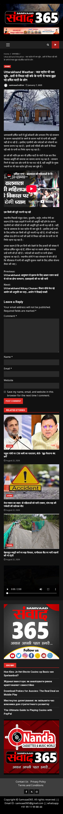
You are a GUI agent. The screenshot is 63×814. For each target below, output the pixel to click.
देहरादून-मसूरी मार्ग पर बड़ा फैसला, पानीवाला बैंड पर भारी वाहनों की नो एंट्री (31, 531)
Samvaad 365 (55, 44)
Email (8, 368)
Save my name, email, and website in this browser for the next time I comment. (30, 393)
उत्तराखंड (7, 66)
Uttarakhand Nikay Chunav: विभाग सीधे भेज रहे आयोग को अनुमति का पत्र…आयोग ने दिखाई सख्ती (29, 288)
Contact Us (22, 781)
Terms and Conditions (30, 785)
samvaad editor (16, 85)
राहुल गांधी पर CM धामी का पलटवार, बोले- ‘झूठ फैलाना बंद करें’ (31, 432)
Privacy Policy (38, 781)
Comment (10, 316)
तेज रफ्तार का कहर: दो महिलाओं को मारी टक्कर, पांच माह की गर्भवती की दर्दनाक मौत (31, 481)
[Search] (48, 45)
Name (8, 357)
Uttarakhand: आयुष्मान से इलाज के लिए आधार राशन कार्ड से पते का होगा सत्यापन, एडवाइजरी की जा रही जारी (31, 275)
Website (8, 380)
